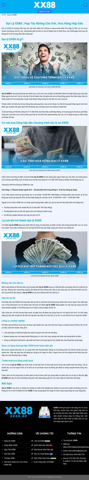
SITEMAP (50, 462)
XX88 (4, 15)
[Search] (85, 5)
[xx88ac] (44, 5)
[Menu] (3, 5)
